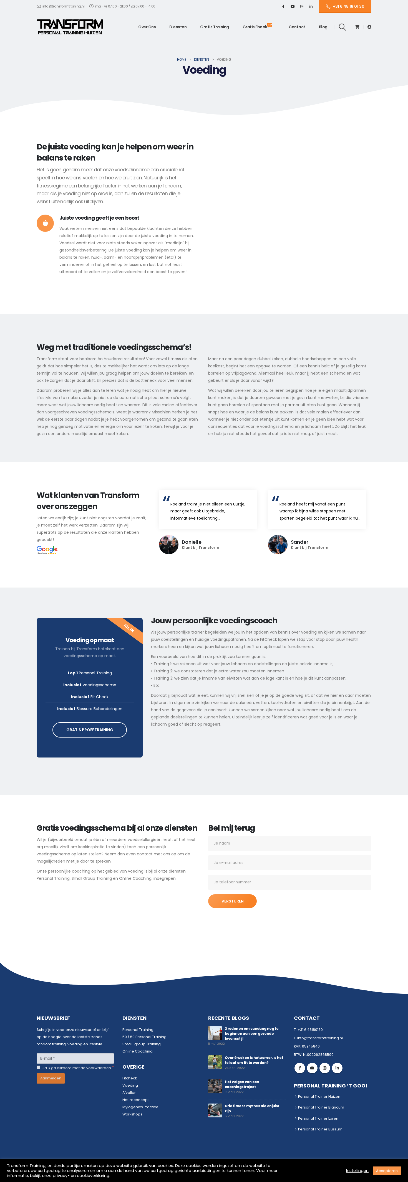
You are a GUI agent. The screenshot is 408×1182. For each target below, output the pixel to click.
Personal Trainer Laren (318, 1118)
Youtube (312, 1068)
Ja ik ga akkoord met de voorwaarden (78, 1068)
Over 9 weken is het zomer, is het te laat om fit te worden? (254, 1060)
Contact (297, 27)
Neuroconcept (135, 1099)
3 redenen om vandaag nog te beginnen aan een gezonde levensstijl (251, 1033)
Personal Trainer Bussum (320, 1129)
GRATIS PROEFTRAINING (89, 730)
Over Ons (147, 27)
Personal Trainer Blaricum (321, 1107)
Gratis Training (214, 27)
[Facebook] (283, 6)
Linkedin (337, 1068)
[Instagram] (302, 6)
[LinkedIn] (311, 6)
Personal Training (137, 1029)
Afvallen (129, 1092)
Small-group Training (141, 1044)
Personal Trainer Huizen (319, 1096)
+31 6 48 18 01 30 (348, 6)
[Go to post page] (215, 1032)
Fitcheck (129, 1078)
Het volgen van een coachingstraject (242, 1084)
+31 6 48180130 (310, 1029)
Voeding (130, 1085)
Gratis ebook (257, 26)
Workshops (132, 1114)
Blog (323, 27)
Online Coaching (137, 1051)
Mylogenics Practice (140, 1107)
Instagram (324, 1068)
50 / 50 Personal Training (144, 1036)
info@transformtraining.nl (63, 6)
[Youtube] (292, 6)
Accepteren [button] (387, 1170)
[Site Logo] (70, 26)
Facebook (299, 1068)
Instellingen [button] (357, 1170)
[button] (342, 27)
